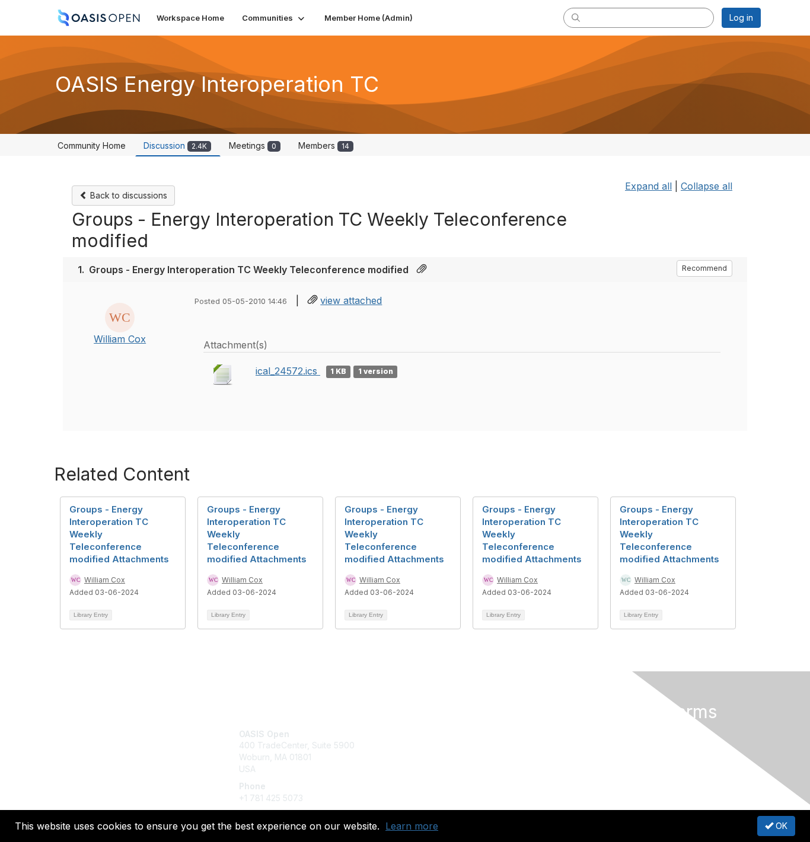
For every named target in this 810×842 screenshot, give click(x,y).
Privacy (595, 745)
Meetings (252, 145)
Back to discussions (127, 195)
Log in (741, 17)
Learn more (411, 826)
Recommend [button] (704, 268)
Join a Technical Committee (464, 769)
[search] (575, 17)
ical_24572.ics (288, 371)
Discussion (175, 145)
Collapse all (706, 186)
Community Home (92, 145)
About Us (599, 734)
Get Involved (435, 734)
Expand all (648, 186)
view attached (351, 300)
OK (780, 826)
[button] (274, 18)
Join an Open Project (451, 751)
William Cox (120, 339)
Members (323, 145)
